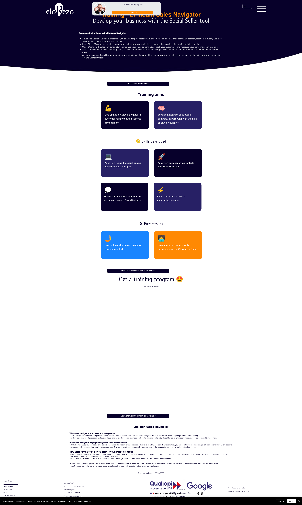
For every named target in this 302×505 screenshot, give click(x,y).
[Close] (299, 501)
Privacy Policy (89, 501)
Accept (291, 501)
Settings (281, 501)
